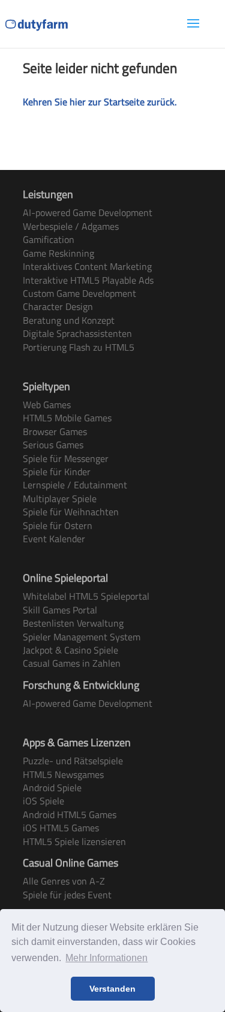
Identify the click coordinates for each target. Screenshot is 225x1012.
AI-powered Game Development (87, 212)
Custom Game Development (79, 293)
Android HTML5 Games (69, 814)
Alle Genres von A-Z (64, 881)
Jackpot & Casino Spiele (70, 650)
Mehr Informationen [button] (106, 958)
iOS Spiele (43, 801)
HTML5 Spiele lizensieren (74, 841)
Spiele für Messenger (66, 458)
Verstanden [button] (112, 988)
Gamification (48, 239)
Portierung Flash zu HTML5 (78, 347)
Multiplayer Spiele (60, 498)
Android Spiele (52, 787)
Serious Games (53, 444)
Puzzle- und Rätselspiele (73, 760)
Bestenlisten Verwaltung (73, 623)
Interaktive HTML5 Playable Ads (88, 280)
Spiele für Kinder (57, 471)
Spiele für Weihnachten (71, 512)
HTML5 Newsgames (63, 774)
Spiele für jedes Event (67, 895)
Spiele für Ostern (57, 525)
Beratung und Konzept (69, 320)
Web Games (47, 404)
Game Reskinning (58, 253)
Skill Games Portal (60, 610)
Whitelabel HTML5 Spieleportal (86, 596)
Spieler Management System (81, 637)
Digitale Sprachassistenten (77, 333)
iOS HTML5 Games (61, 827)
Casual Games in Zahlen (72, 663)
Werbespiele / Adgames (71, 226)
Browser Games (55, 431)
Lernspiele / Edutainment (75, 485)
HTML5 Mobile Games (67, 418)
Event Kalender (54, 538)
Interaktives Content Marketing (87, 266)
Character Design (58, 306)
